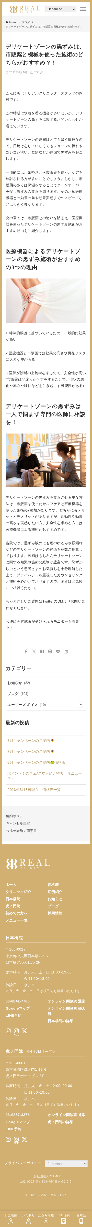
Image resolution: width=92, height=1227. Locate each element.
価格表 (53, 885)
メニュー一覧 (17, 920)
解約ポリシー (16, 816)
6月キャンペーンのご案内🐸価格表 (36, 762)
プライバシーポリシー (22, 1163)
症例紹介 (55, 892)
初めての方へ (17, 913)
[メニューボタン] (83, 9)
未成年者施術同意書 (21, 831)
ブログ (38, 72)
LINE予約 (13, 1015)
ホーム (11, 885)
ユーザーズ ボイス (26, 705)
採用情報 (55, 913)
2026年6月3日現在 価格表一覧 (34, 790)
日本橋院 (13, 899)
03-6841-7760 (18, 1001)
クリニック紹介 (18, 892)
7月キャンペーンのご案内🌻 (30, 751)
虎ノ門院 (13, 906)
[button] (26, 651)
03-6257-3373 (18, 1115)
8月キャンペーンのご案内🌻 (30, 740)
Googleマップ (18, 1008)
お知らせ (18, 683)
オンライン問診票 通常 (67, 1001)
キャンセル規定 (18, 823)
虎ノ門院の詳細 (60, 1122)
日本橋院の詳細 (60, 1021)
